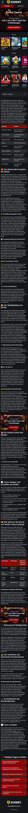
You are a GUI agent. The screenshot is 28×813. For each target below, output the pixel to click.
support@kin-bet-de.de (14, 806)
